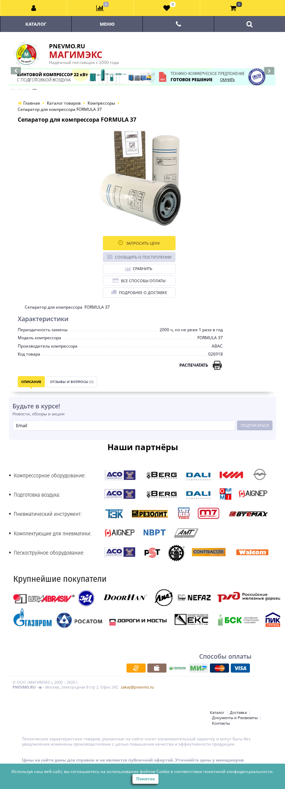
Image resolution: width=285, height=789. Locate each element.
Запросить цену (142, 243)
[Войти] (33, 8)
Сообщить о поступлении (143, 257)
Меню (107, 24)
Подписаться (255, 425)
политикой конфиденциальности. (238, 771)
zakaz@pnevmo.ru (137, 687)
